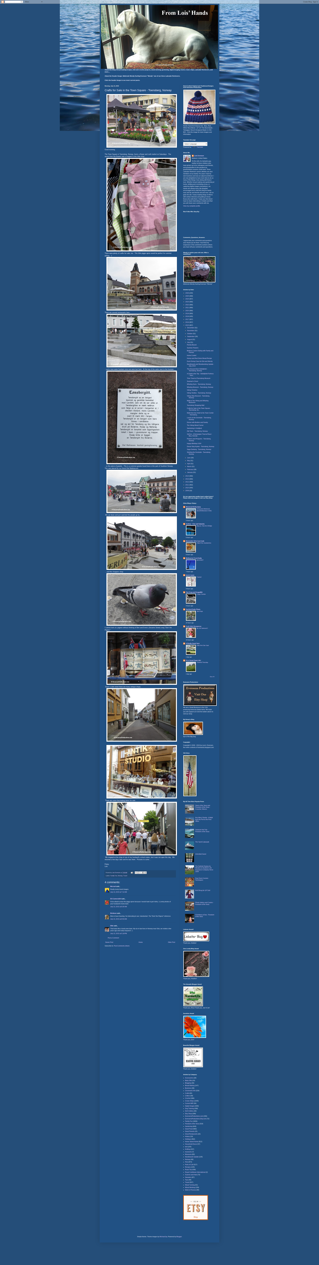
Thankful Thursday (202, 662)
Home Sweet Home (191, 1141)
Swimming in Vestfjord (194, 428)
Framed (199, 577)
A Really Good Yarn (192, 643)
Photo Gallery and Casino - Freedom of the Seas (204, 903)
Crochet (187, 1098)
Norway (120, 875)
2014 (187, 476)
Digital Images (190, 1106)
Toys (186, 1180)
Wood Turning (190, 1185)
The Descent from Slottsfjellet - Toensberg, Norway (197, 370)
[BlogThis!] (138, 872)
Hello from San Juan (203, 645)
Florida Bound (192, 345)
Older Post (171, 942)
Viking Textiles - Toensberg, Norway (199, 393)
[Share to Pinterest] (145, 872)
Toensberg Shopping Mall (195, 405)
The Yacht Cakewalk (202, 842)
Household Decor (191, 1144)
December (191, 328)
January (190, 472)
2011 (187, 485)
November (191, 330)
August (189, 339)
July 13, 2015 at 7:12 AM (118, 892)
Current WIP (189, 1103)
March (189, 466)
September (191, 336)
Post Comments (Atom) (121, 946)
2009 (187, 490)
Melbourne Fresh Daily (194, 558)
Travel (125, 875)
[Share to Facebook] (143, 872)
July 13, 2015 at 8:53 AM (118, 919)
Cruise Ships (189, 1101)
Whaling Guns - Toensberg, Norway (199, 384)
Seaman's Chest (192, 381)
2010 (187, 488)
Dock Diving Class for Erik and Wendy (200, 361)
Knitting (187, 1149)
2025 (187, 296)
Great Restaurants (191, 1134)
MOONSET (200, 560)
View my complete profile (191, 206)
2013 (187, 479)
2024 (187, 299)
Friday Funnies (201, 594)
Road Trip (188, 1169)
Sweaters (188, 1177)
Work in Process (190, 1190)
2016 (187, 322)
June (189, 458)
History (187, 1136)
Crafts (187, 1093)
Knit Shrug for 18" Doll (202, 890)
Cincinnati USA (190, 1091)
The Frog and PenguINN (194, 592)
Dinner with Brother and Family (197, 422)
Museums (188, 1154)
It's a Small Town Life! (193, 660)
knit (186, 1147)
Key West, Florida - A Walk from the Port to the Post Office (204, 819)
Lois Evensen (199, 156)
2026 (187, 293)
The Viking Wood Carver (195, 425)
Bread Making (190, 1085)
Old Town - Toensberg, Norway (197, 431)
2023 (187, 302)
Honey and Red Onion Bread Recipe (199, 358)
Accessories (189, 1078)
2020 (187, 311)
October (190, 333)
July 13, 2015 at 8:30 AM (118, 907)
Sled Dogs (200, 611)
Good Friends (189, 1131)
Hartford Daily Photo (193, 609)
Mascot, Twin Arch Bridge (204, 526)
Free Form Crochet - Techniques (202, 879)
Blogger (179, 1237)
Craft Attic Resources (193, 626)
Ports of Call (189, 1164)
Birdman (113, 913)
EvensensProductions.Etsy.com (195, 1119)
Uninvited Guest (200, 854)
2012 (187, 482)
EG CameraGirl (115, 899)
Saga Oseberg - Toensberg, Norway (199, 449)
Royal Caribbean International (195, 1172)
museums (188, 1152)
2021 (187, 308)
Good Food (189, 1129)
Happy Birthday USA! (194, 443)
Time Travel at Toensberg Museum (198, 378)
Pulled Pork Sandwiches (204, 543)
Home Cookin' (192, 355)
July (188, 342)
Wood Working (190, 1187)
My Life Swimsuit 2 (202, 628)
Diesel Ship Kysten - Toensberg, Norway (200, 446)
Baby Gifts (188, 1080)
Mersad (113, 886)
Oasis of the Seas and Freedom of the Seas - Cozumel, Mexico (202, 807)
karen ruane (190, 575)
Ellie (111, 926)
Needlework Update (192, 1157)
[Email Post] (131, 872)
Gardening (188, 1126)
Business (188, 1088)
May (188, 461)
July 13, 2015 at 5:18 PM (118, 933)
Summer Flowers (192, 348)
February (190, 469)
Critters (187, 1096)
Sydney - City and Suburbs (195, 524)
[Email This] (136, 872)
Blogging (188, 1083)
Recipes (188, 1167)
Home (141, 942)
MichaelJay (163, 1237)
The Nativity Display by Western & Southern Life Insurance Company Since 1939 (204, 868)
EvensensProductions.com (194, 1116)
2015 (187, 325)
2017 (187, 319)
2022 (187, 305)
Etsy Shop (188, 1113)
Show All (212, 676)
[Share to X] (140, 872)
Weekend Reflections (193, 507)
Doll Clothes (189, 1111)
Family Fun (113, 875)
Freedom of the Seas (192, 1124)
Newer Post (109, 942)
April (189, 464)
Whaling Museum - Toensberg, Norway (200, 387)
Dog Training (189, 1108)
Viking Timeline (192, 390)
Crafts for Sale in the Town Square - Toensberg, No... (199, 409)
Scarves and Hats (191, 1175)
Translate (200, 147)
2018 (187, 316)
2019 (187, 313)
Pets (186, 1162)
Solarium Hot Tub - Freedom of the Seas (202, 830)
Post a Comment (113, 938)
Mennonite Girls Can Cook (195, 541)
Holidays (188, 1139)
